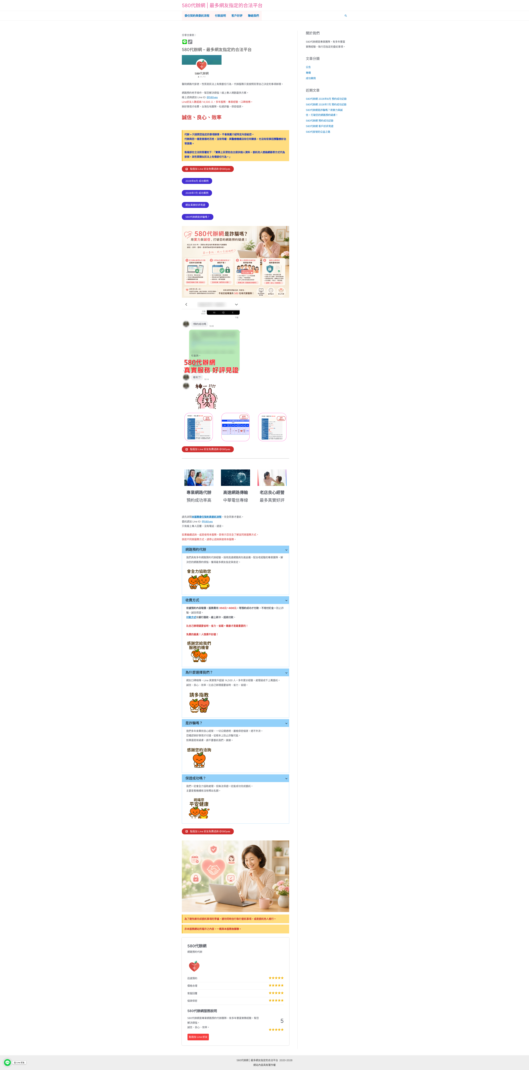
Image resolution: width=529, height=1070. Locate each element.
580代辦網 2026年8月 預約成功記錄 (326, 98)
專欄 (308, 72)
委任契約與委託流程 (197, 15)
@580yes (212, 97)
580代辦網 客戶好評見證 (319, 126)
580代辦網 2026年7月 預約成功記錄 (326, 104)
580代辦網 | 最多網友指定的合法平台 (222, 5)
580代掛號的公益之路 (318, 131)
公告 (308, 67)
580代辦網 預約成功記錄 (319, 120)
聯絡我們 (253, 15)
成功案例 (311, 78)
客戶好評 (236, 15)
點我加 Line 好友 (198, 1037)
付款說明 (220, 15)
